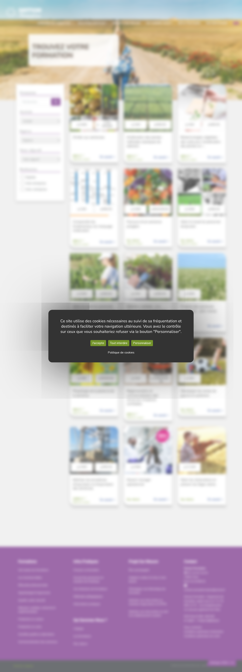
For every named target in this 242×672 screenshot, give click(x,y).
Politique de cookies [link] (121, 352)
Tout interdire (118, 343)
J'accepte (98, 343)
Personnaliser (142, 343)
